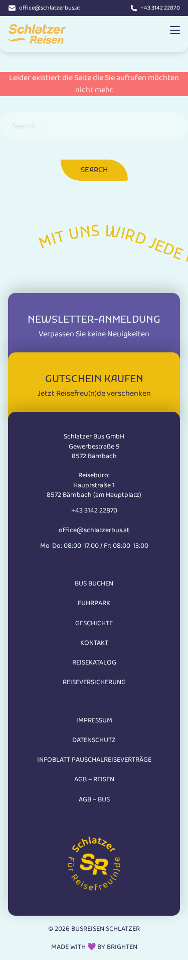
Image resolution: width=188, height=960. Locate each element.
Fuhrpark (94, 603)
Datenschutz (94, 740)
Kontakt (94, 642)
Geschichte (94, 623)
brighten (122, 946)
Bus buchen (94, 583)
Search (94, 170)
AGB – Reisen (94, 779)
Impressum (94, 720)
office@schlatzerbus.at (49, 8)
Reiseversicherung (94, 682)
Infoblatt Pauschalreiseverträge (94, 759)
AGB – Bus (94, 799)
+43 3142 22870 (160, 8)
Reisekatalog (94, 662)
